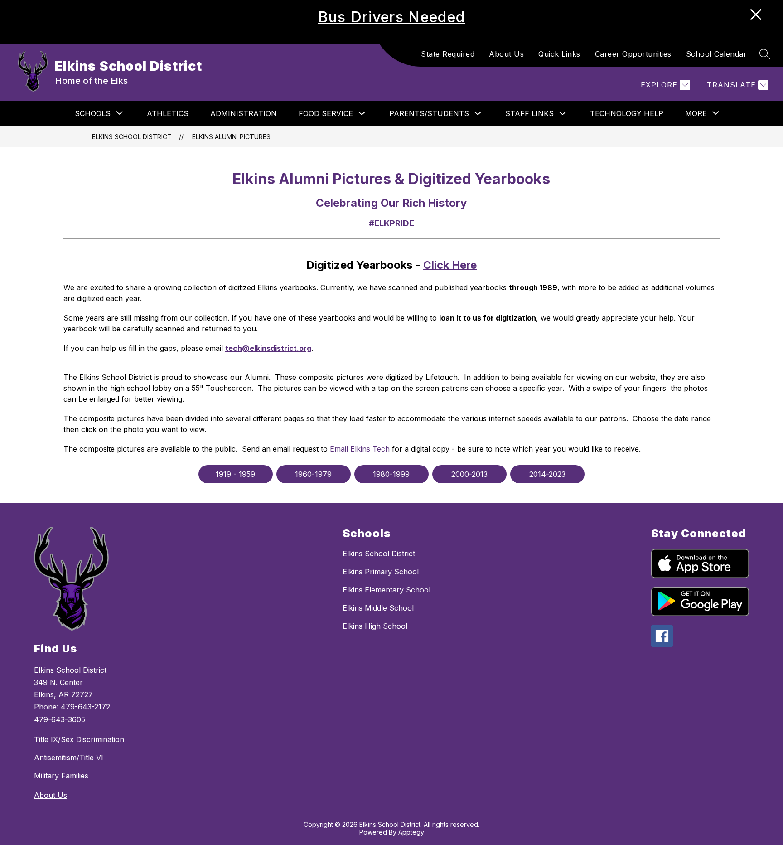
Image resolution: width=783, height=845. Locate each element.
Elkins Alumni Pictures (231, 137)
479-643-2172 (85, 706)
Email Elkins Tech (361, 448)
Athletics (167, 113)
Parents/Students (429, 113)
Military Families (61, 775)
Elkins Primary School (381, 571)
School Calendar (716, 53)
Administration (243, 113)
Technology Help (626, 113)
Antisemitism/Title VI (68, 757)
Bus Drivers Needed (391, 17)
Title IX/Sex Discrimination (79, 739)
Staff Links (529, 113)
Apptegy (411, 832)
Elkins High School (375, 626)
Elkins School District (132, 137)
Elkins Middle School (378, 607)
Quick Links (559, 53)
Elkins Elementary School (386, 589)
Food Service (326, 113)
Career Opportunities (633, 53)
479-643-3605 (59, 719)
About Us (506, 53)
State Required (447, 53)
